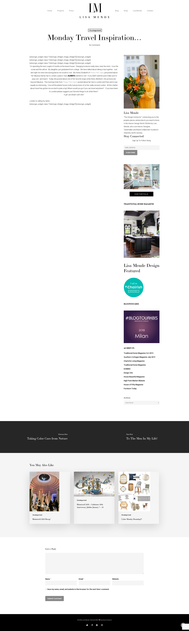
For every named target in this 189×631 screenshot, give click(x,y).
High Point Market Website (134, 381)
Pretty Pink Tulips (97, 73)
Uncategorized (95, 30)
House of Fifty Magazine (133, 385)
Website (115, 579)
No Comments (94, 45)
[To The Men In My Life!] (141, 437)
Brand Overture (107, 620)
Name (48, 579)
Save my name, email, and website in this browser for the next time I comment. (78, 589)
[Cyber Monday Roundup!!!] (138, 498)
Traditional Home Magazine (135, 365)
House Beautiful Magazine (134, 377)
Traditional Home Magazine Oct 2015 (138, 353)
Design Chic (128, 373)
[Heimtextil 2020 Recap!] (50, 498)
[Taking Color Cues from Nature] (47, 437)
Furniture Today (130, 388)
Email (81, 579)
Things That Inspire (70, 82)
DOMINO (127, 369)
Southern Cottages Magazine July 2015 (139, 357)
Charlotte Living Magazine (134, 361)
